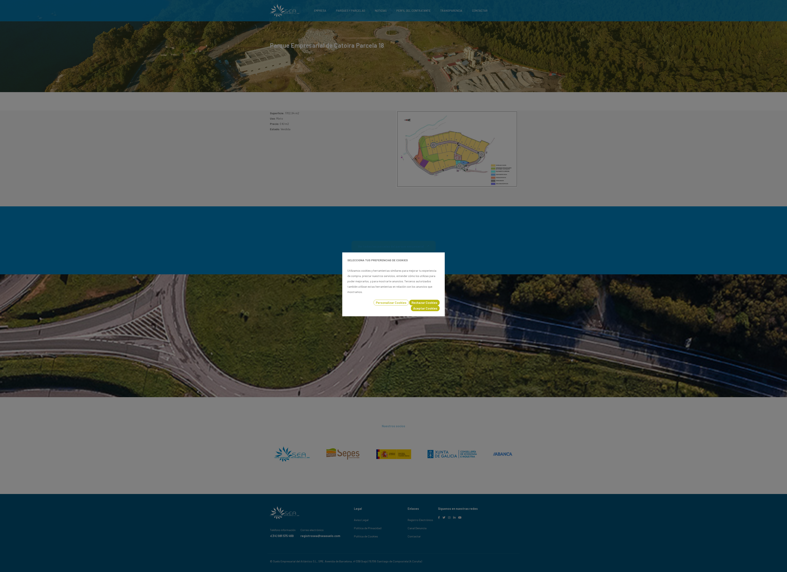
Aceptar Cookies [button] (425, 308)
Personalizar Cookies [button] (391, 302)
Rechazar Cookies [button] (424, 302)
